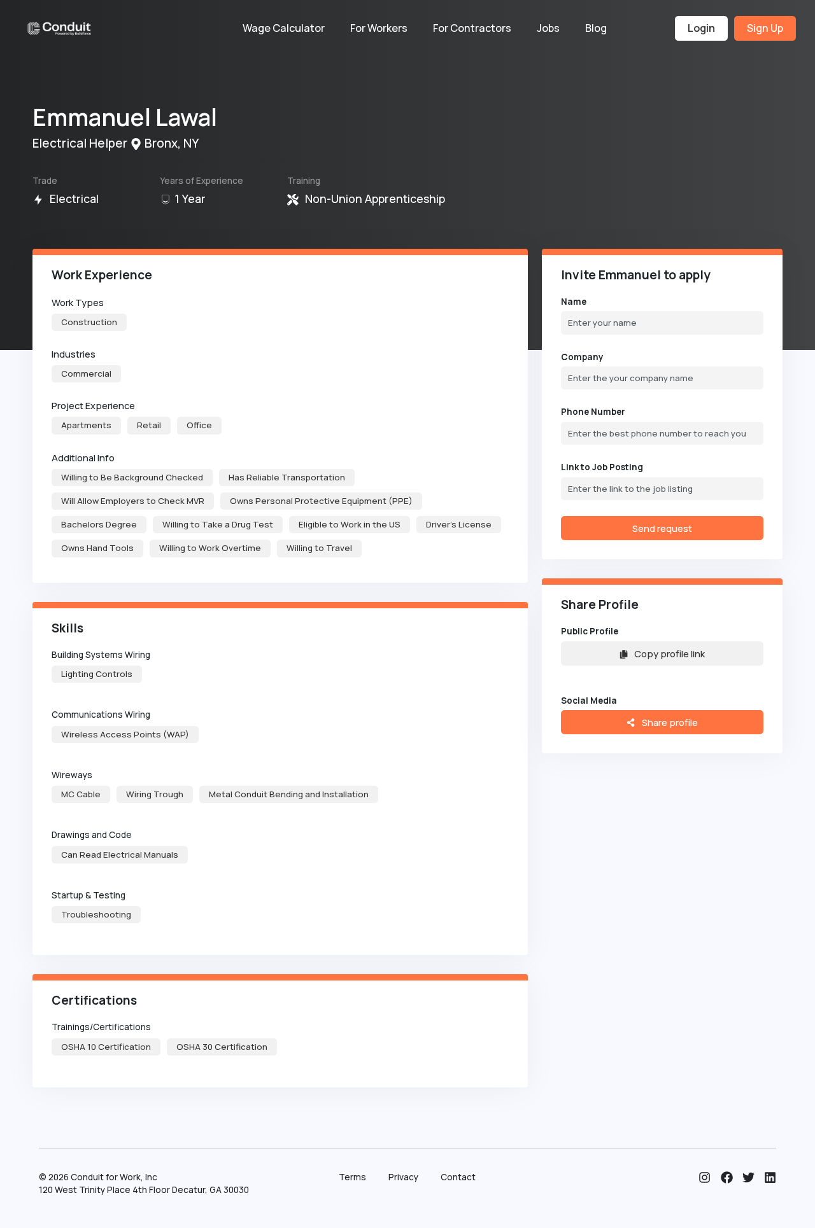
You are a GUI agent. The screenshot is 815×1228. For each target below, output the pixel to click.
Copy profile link (669, 653)
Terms (352, 1177)
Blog (596, 28)
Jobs (548, 28)
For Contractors (472, 28)
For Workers (379, 28)
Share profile (669, 722)
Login (701, 28)
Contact (458, 1177)
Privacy (403, 1177)
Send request (662, 528)
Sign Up (765, 28)
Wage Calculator (284, 28)
